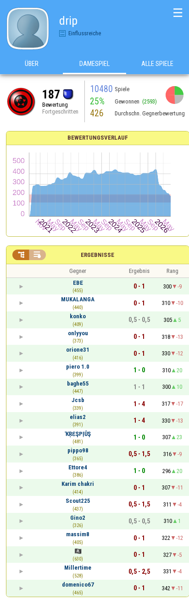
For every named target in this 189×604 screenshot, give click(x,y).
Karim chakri (77, 483)
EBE (78, 282)
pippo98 (78, 450)
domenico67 (78, 584)
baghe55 (78, 383)
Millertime (77, 567)
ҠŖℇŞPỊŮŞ (78, 433)
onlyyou (78, 333)
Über (32, 63)
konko (78, 316)
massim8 (77, 534)
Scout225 (78, 500)
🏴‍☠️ (78, 551)
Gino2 (77, 517)
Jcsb (78, 400)
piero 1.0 (77, 366)
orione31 (77, 349)
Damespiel (94, 63)
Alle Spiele (157, 63)
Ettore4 (77, 467)
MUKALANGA (77, 299)
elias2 (78, 417)
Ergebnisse (97, 254)
